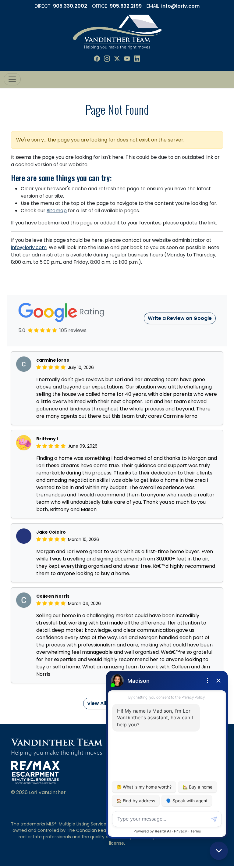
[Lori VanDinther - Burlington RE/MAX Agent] (117, 31)
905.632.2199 (126, 5)
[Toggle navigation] (12, 79)
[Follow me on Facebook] (97, 59)
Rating (91, 311)
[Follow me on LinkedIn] (137, 59)
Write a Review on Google (180, 318)
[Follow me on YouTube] (127, 59)
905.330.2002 (70, 5)
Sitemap (57, 210)
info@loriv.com (180, 5)
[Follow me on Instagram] (107, 59)
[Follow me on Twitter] (117, 59)
